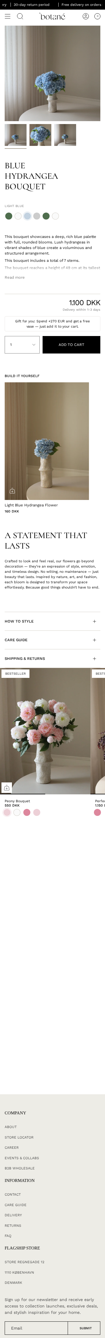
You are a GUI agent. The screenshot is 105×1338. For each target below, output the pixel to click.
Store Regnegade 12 (24, 1262)
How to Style (19, 621)
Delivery (13, 1215)
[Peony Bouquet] (45, 731)
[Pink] (97, 812)
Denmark (13, 1283)
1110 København (19, 1272)
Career (12, 1148)
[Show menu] (7, 16)
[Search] (20, 16)
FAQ (8, 1236)
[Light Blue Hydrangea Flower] (47, 441)
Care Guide (16, 640)
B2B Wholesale (20, 1168)
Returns (13, 1226)
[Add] (12, 490)
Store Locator (19, 1137)
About (11, 1127)
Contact (13, 1194)
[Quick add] (6, 787)
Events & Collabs (22, 1158)
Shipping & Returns (25, 658)
